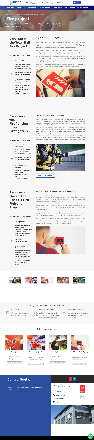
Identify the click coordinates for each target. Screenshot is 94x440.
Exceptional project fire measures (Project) (36, 352)
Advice (41, 8)
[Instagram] (70, 379)
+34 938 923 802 (49, 3)
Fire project (14, 352)
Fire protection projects (32, 14)
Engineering (21, 8)
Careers (79, 8)
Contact (85, 8)
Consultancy (32, 8)
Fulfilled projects (69, 8)
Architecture (10, 8)
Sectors (47, 8)
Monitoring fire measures (57, 352)
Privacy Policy (48, 438)
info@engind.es (33, 3)
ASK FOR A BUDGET (45, 101)
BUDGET (77, 3)
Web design (55, 438)
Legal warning (40, 438)
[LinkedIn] (74, 379)
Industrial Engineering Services (17, 14)
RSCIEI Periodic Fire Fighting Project (80, 352)
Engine (7, 14)
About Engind (57, 8)
